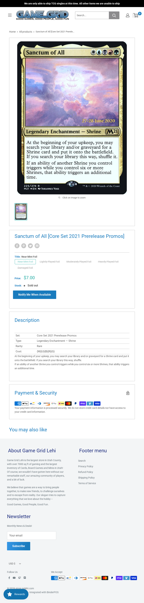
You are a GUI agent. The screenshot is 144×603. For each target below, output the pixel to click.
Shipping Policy (86, 477)
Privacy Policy (85, 466)
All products (25, 31)
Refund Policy (85, 472)
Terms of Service (87, 483)
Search (82, 460)
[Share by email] (37, 245)
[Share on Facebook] (17, 245)
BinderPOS (52, 592)
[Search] (114, 15)
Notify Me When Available (34, 294)
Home (12, 31)
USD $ (12, 563)
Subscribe (18, 546)
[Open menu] (10, 15)
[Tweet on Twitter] (30, 245)
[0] (136, 15)
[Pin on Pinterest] (23, 245)
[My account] (127, 15)
